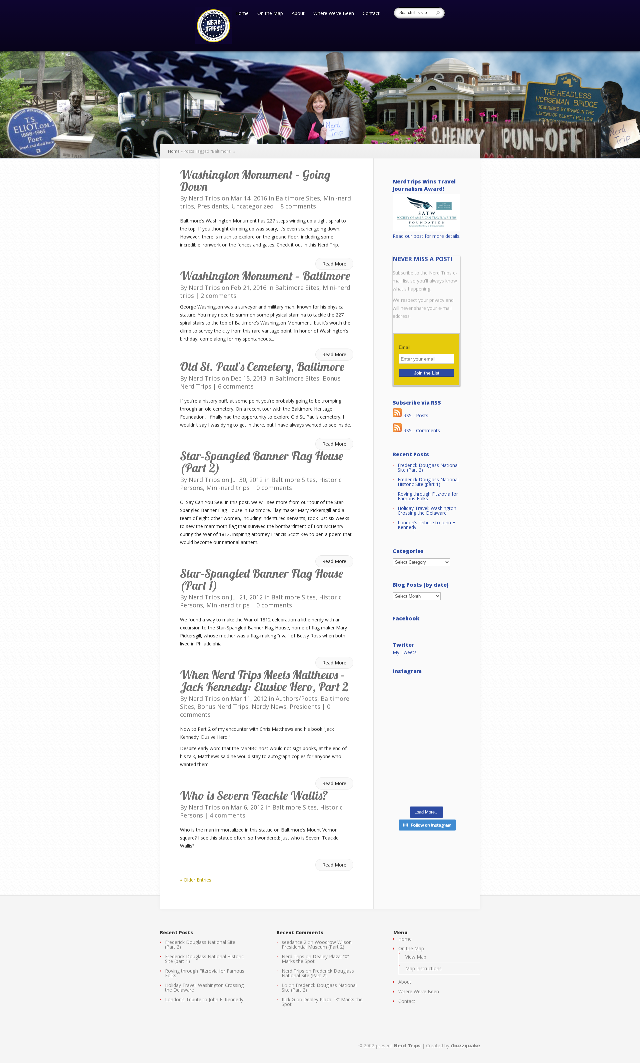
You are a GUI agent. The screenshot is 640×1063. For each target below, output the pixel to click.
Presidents (212, 206)
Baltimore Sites (298, 198)
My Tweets (405, 652)
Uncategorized (252, 206)
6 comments (236, 386)
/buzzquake (465, 1045)
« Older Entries (195, 880)
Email (404, 347)
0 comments (274, 488)
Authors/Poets (296, 698)
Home (242, 13)
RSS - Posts (415, 415)
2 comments (218, 296)
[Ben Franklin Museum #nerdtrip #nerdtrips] (426, 699)
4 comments (227, 815)
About (298, 13)
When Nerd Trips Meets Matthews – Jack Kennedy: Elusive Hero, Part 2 (264, 680)
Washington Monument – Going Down (255, 180)
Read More (334, 263)
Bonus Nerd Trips (222, 706)
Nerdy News (269, 706)
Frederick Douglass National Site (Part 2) (428, 467)
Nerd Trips (204, 198)
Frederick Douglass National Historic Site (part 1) (428, 481)
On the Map (270, 13)
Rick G (288, 999)
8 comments (298, 206)
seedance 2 (294, 942)
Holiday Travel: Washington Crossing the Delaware (427, 510)
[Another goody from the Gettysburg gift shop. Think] (426, 782)
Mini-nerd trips (228, 488)
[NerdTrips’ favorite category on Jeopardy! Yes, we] (426, 741)
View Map (415, 957)
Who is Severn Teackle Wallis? (254, 795)
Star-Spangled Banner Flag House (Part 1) (261, 579)
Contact (371, 13)
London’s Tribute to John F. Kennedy (427, 524)
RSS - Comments (421, 430)
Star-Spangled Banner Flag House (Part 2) (261, 461)
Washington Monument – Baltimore (265, 275)
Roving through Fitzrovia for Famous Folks (428, 496)
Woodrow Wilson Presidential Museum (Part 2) (317, 944)
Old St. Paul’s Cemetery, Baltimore (262, 366)
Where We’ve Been (333, 13)
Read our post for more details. (426, 236)
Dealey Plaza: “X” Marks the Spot (315, 958)
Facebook (406, 618)
